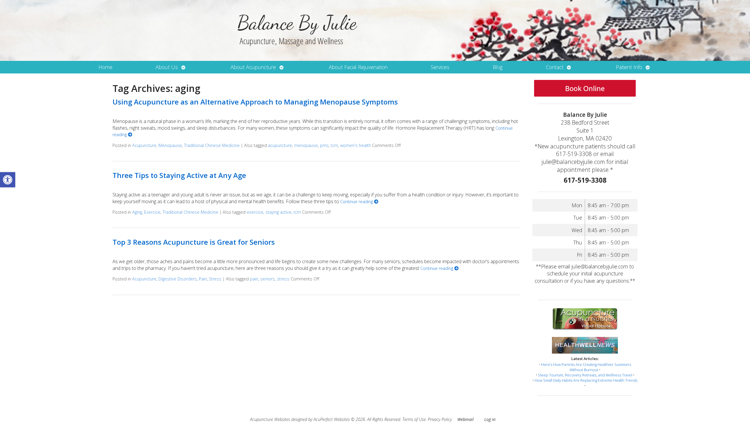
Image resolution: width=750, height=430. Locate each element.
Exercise (152, 212)
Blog (497, 67)
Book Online (585, 88)
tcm (334, 145)
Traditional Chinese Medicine (212, 145)
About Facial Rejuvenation (358, 67)
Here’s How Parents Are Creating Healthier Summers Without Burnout (586, 367)
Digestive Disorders (177, 279)
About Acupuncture (253, 67)
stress (283, 279)
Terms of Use (414, 419)
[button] (7, 179)
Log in (489, 419)
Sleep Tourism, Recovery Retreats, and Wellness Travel (585, 375)
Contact (554, 67)
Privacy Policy (440, 419)
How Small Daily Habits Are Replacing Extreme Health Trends (586, 380)
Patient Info (629, 67)
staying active (278, 212)
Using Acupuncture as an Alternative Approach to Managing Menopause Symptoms (255, 102)
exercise (255, 212)
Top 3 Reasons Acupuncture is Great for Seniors (193, 242)
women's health (355, 145)
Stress (215, 279)
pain (254, 279)
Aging (137, 212)
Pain (203, 279)
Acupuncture (144, 145)
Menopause (170, 145)
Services (440, 67)
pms (324, 145)
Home (105, 67)
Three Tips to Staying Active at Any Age (179, 175)
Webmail (465, 419)
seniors (267, 279)
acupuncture (280, 145)
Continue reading (357, 201)
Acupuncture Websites (270, 419)
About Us (167, 67)
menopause (306, 145)
